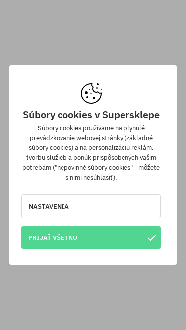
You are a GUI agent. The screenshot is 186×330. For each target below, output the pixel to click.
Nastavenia (49, 206)
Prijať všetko (52, 237)
